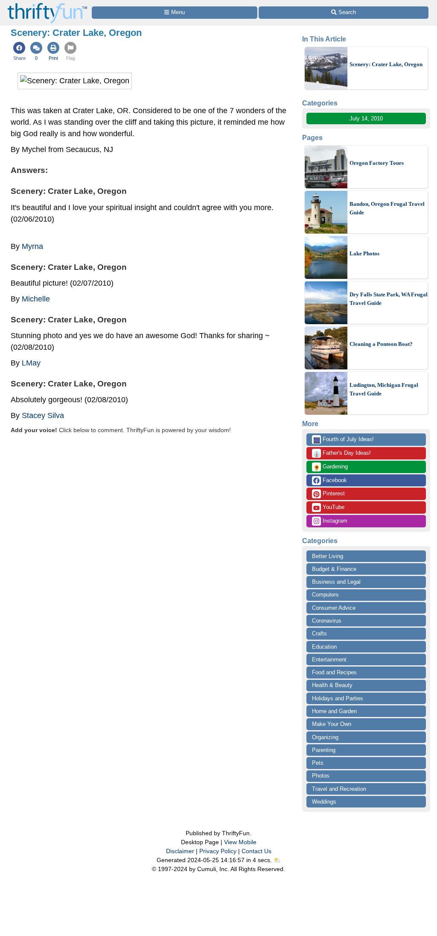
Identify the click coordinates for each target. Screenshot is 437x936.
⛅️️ (277, 860)
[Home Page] (47, 5)
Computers (325, 594)
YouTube (332, 507)
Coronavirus (326, 620)
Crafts (319, 633)
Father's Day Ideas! (342, 453)
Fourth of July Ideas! (343, 440)
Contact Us (256, 851)
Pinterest (333, 493)
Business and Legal (336, 582)
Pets (317, 763)
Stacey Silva (43, 415)
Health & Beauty (332, 685)
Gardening (330, 467)
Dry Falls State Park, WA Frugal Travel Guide (389, 298)
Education (324, 647)
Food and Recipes (334, 672)
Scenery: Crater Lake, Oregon (386, 64)
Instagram (334, 521)
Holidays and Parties (337, 698)
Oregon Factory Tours (377, 163)
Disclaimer (180, 851)
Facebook (334, 480)
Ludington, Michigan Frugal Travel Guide (384, 389)
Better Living (327, 556)
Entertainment (329, 659)
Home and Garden (334, 711)
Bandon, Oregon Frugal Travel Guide (387, 208)
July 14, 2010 (366, 118)
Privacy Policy (217, 851)
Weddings (324, 802)
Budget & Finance (334, 569)
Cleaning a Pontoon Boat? (381, 344)
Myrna (32, 246)
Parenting (323, 750)
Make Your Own (331, 724)
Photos (320, 775)
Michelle (36, 299)
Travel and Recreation (339, 789)
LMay (31, 363)
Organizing (325, 737)
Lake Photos (364, 253)
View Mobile (240, 842)
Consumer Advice (333, 608)
